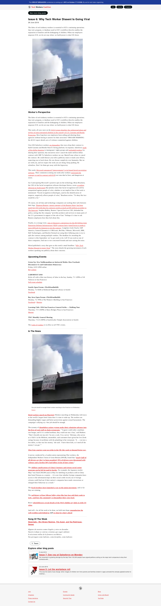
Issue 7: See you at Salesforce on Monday (61, 554)
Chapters (31, 595)
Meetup (39, 302)
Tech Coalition (41, 7)
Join (29, 592)
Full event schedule (35, 282)
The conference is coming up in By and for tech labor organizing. (66, 2)
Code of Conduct (37, 325)
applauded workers (75, 150)
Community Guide (68, 595)
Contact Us (31, 602)
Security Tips (67, 598)
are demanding (54, 145)
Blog (99, 592)
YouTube (101, 598)
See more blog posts (38, 13)
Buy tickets (32, 270)
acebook (32, 292)
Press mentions (33, 598)
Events (65, 592)
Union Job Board (103, 595)
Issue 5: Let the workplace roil (54, 569)
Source (33, 410)
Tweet (36, 543)
